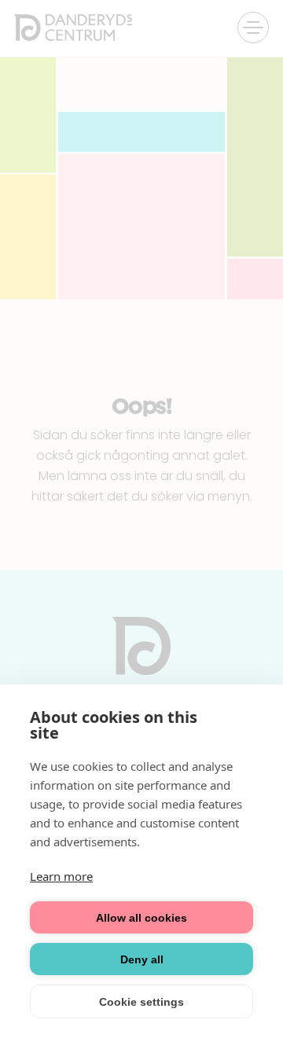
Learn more (61, 876)
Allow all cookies (141, 917)
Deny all (142, 959)
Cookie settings (141, 1002)
